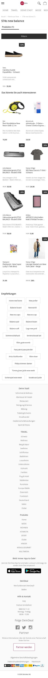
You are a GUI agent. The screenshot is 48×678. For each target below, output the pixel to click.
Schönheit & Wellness (24, 393)
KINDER (24, 543)
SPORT (24, 535)
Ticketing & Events (24, 413)
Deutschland (24, 500)
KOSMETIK (24, 531)
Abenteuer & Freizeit (24, 397)
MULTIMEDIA (24, 551)
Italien (24, 504)
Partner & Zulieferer (24, 605)
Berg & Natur (24, 444)
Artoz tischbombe (16, 357)
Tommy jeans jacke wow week (23, 370)
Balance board (15, 308)
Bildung (24, 409)
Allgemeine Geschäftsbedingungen (24, 657)
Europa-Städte (24, 488)
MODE (24, 523)
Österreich (24, 492)
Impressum (36, 661)
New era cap (32, 315)
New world (32, 308)
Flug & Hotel (24, 476)
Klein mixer (33, 357)
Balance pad (14, 322)
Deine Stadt (26, 10)
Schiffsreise (24, 452)
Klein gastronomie (23, 342)
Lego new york (31, 329)
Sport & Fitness (24, 425)
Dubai (24, 508)
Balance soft (14, 329)
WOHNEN (24, 527)
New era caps (15, 315)
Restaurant (24, 401)
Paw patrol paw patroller (23, 350)
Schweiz (24, 436)
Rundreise (24, 484)
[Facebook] (18, 627)
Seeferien (24, 448)
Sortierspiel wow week (13, 377)
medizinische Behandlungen (24, 421)
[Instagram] (30, 627)
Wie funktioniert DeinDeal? (24, 585)
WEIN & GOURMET (24, 547)
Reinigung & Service (24, 405)
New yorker (33, 301)
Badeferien (24, 456)
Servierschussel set (34, 335)
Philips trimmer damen (23, 363)
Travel (14, 10)
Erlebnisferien (24, 464)
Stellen (24, 589)
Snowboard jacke (35, 377)
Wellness (24, 440)
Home (5, 10)
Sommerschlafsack (13, 335)
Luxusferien (24, 460)
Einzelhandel (24, 417)
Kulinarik (24, 468)
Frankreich (24, 496)
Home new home (15, 301)
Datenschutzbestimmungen (18, 661)
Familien (24, 472)
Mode (38, 10)
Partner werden (24, 647)
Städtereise (24, 480)
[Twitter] (24, 627)
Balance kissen (31, 322)
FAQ (24, 601)
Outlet (24, 539)
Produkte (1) (8, 27)
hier (27, 640)
